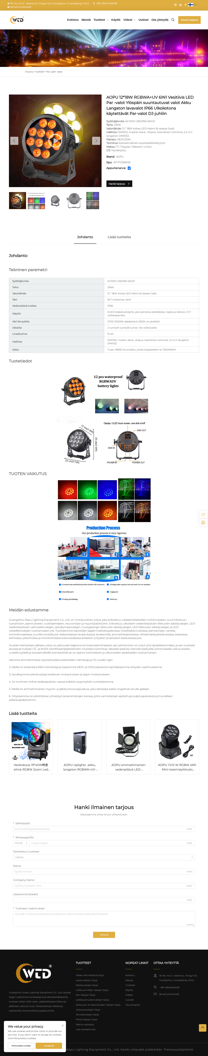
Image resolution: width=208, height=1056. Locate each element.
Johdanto (85, 237)
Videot (127, 19)
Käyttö (115, 19)
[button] (14, 141)
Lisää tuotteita (119, 237)
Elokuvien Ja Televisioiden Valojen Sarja (98, 1004)
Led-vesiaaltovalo (86, 1029)
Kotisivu (73, 19)
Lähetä (104, 934)
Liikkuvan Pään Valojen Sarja (92, 990)
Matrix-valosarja (85, 1024)
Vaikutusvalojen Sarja (88, 1009)
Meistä (86, 19)
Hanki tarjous (189, 19)
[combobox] (21, 843)
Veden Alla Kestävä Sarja (90, 975)
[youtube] (180, 4)
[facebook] (185, 4)
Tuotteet (99, 19)
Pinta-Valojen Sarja (86, 1019)
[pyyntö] (203, 515)
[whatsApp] (203, 522)
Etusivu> (29, 71)
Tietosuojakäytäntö (178, 1049)
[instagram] (175, 4)
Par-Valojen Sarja (85, 994)
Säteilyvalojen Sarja (87, 985)
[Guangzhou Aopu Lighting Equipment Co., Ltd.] (21, 20)
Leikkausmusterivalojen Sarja (92, 999)
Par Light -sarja (54, 71)
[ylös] (202, 1028)
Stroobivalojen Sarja (87, 1014)
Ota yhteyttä (159, 19)
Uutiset (144, 19)
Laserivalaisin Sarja (86, 980)
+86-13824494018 (106, 3)
